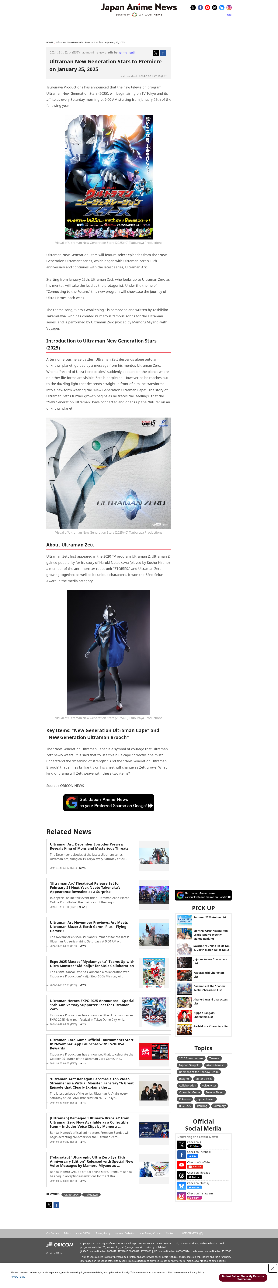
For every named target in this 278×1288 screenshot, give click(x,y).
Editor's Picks (204, 1078)
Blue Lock (185, 1106)
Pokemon (185, 1099)
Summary (220, 1106)
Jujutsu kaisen (205, 1099)
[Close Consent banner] (273, 1268)
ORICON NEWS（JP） (193, 1233)
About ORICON (84, 1233)
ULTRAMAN (71, 1194)
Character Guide (189, 1092)
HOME (49, 42)
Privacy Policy (103, 1233)
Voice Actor (209, 1085)
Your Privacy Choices (151, 1233)
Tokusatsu (91, 1194)
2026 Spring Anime (191, 1058)
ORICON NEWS (72, 785)
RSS (229, 14)
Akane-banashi (215, 1065)
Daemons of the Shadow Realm (199, 1072)
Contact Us (172, 1233)
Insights (184, 1078)
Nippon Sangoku (189, 1065)
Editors (67, 1233)
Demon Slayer (215, 1092)
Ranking (202, 1106)
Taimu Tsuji (126, 52)
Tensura (214, 1058)
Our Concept (53, 1233)
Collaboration (187, 1085)
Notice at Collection (125, 1233)
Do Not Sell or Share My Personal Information (243, 1277)
